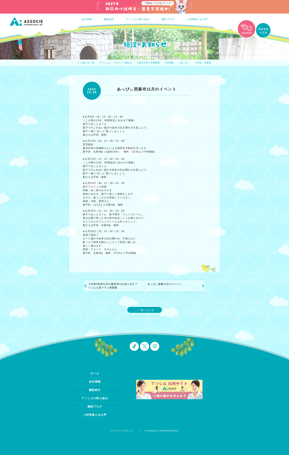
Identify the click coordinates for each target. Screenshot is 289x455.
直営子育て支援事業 (149, 62)
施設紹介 (109, 19)
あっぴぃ (185, 62)
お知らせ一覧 (87, 62)
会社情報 (86, 19)
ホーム (94, 373)
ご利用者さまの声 (197, 19)
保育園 (170, 62)
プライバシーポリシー (122, 431)
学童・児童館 (204, 62)
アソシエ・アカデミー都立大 (116, 62)
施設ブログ (168, 19)
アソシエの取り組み (138, 19)
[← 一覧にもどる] (145, 312)
